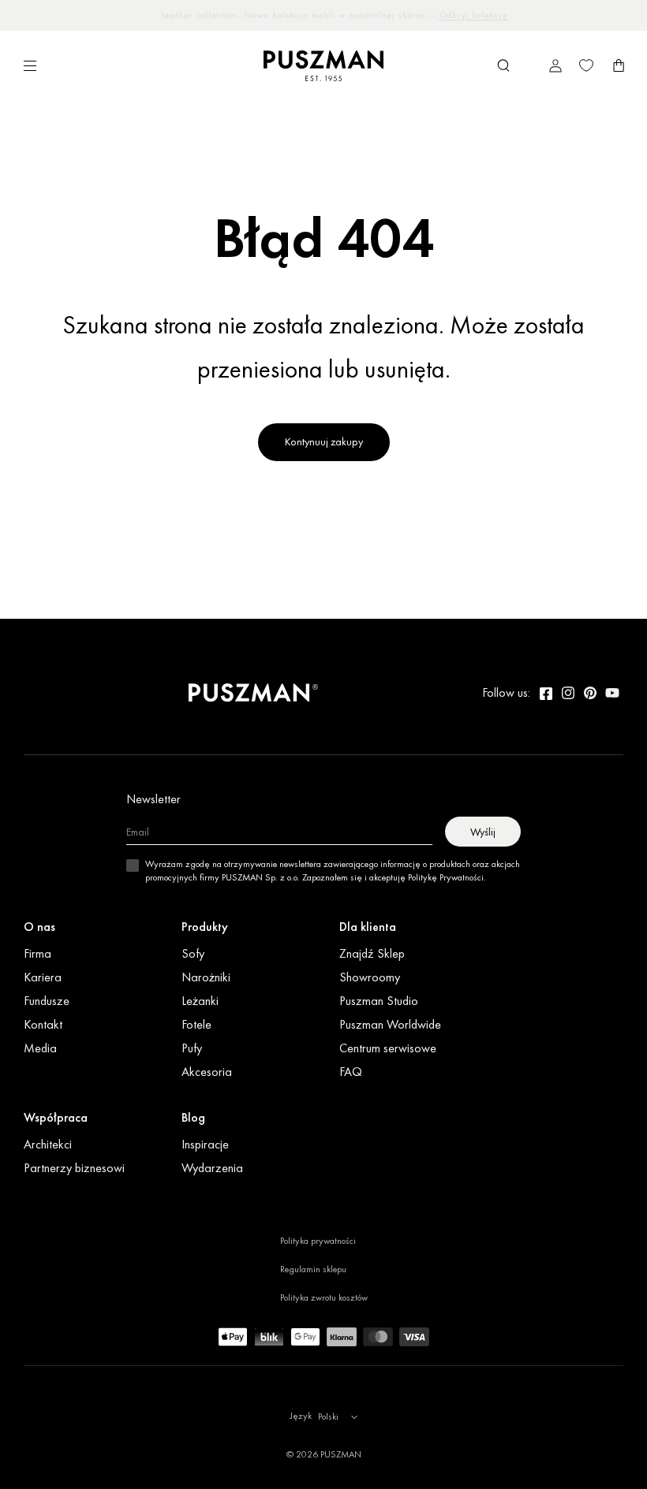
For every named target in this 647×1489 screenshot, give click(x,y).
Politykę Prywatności (446, 877)
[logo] (323, 65)
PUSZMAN (340, 1454)
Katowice (379, 14)
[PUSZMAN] (253, 692)
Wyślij (483, 832)
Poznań (420, 14)
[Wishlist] (586, 65)
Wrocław (334, 14)
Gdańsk (458, 14)
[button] (503, 65)
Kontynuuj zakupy (324, 441)
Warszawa (286, 14)
